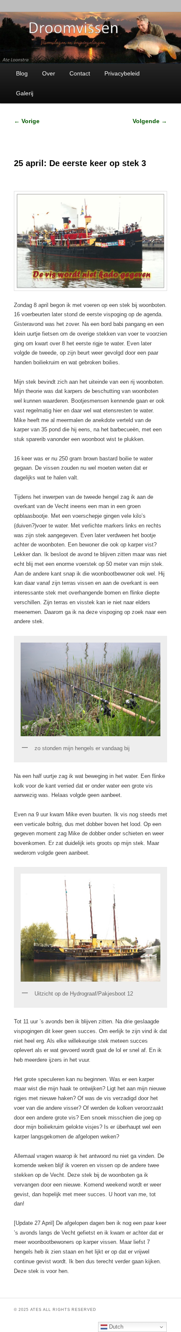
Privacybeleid (122, 73)
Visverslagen (61, 1287)
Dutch (115, 1327)
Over (48, 73)
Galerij (24, 93)
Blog (22, 73)
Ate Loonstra (83, 1287)
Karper (48, 1287)
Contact (79, 73)
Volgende (150, 121)
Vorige (27, 121)
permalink (115, 1287)
